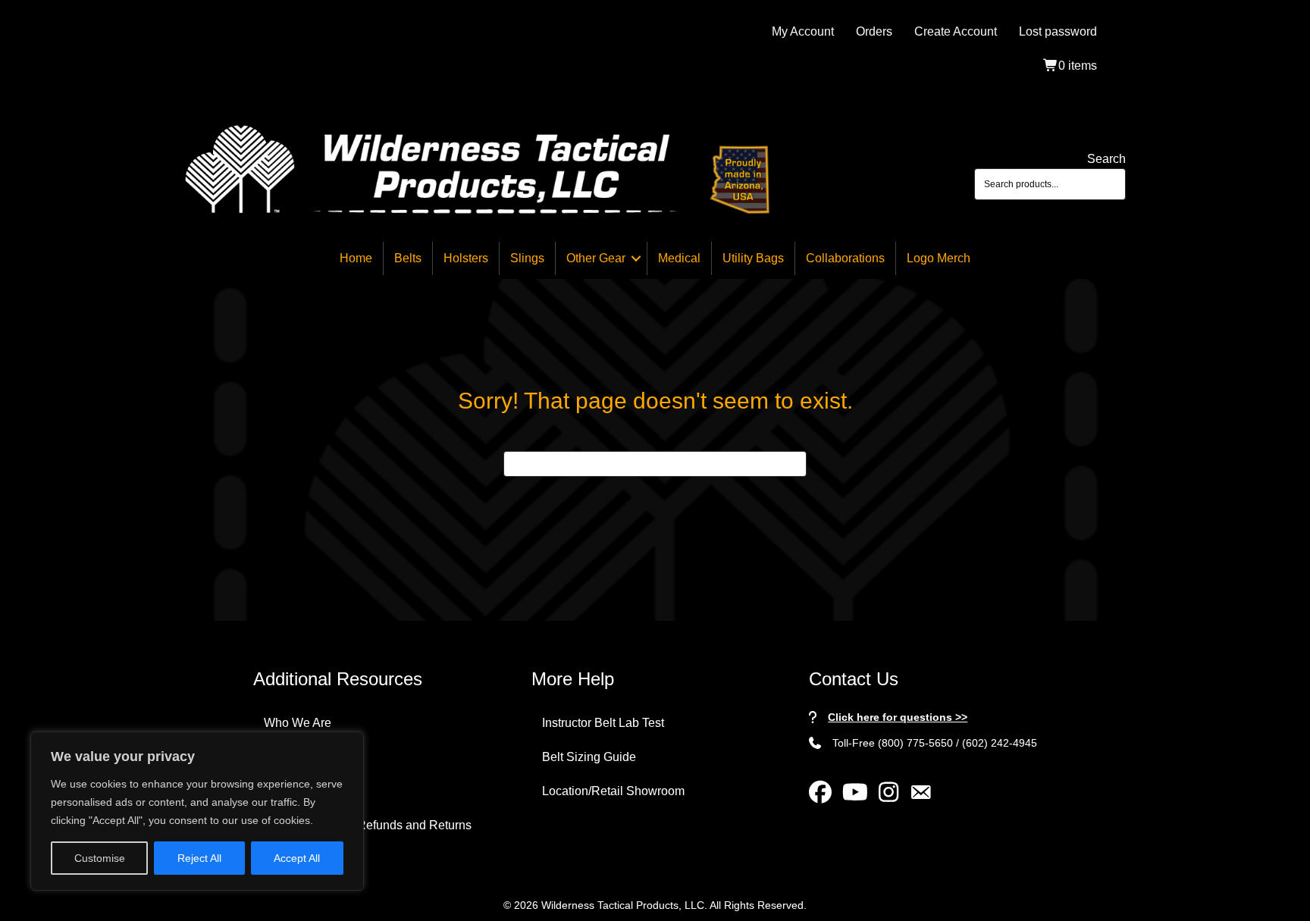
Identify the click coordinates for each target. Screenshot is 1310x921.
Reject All (199, 858)
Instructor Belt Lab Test (603, 722)
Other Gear (595, 258)
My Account (803, 31)
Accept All (297, 858)
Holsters (465, 258)
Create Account (955, 31)
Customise (99, 858)
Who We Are (297, 722)
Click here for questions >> (897, 717)
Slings (527, 258)
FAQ (276, 756)
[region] (197, 811)
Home (356, 258)
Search (1106, 158)
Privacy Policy (302, 791)
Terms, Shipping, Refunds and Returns (368, 825)
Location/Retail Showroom (613, 791)
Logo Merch (938, 258)
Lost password (1058, 31)
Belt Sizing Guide (589, 756)
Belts (408, 258)
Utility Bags (753, 258)
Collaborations (845, 258)
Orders (874, 31)
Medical (679, 258)
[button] (636, 258)
